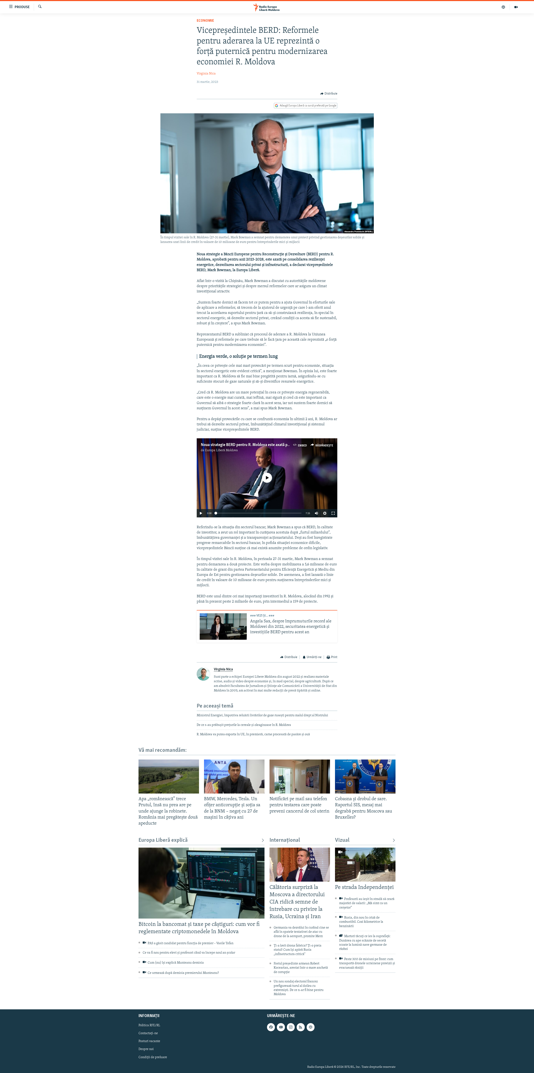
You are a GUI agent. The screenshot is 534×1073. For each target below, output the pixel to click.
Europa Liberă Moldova (221, 450)
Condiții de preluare (153, 1057)
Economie (205, 21)
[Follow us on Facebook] (271, 1027)
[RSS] (301, 1027)
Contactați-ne (148, 1033)
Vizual (342, 840)
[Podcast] (503, 7)
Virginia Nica (206, 73)
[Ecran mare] (333, 513)
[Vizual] (516, 7)
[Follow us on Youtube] (281, 1027)
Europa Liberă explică (163, 840)
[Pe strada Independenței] (365, 865)
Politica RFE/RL (149, 1025)
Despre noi (146, 1049)
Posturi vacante (149, 1041)
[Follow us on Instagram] (291, 1027)
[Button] (328, 93)
